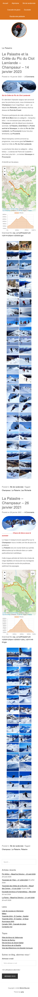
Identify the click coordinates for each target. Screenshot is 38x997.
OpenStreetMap (14, 209)
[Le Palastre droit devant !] (25, 264)
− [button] (4, 171)
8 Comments (29, 512)
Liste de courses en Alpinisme (13, 911)
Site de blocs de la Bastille (11, 945)
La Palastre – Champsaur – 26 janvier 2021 (15, 502)
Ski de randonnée (29, 3)
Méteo (4, 913)
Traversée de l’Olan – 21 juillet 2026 (15, 880)
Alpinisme (15, 3)
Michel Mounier (25, 988)
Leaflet (4, 209)
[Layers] (32, 169)
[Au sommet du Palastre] (13, 321)
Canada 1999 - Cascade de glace (14, 924)
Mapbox (30, 210)
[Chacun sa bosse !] (13, 264)
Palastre (24, 849)
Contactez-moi (7, 927)
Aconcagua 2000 (8, 921)
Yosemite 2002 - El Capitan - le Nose (15, 919)
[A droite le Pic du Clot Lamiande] (25, 426)
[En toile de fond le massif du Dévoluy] (13, 331)
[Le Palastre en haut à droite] (13, 245)
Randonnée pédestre (17, 16)
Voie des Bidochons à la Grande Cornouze (17, 948)
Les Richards (26, 490)
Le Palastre (16, 490)
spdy (22, 992)
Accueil (5, 3)
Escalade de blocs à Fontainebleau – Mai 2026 (19, 891)
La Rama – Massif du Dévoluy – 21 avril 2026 (18, 897)
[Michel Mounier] (19, 37)
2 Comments (29, 76)
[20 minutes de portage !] (25, 245)
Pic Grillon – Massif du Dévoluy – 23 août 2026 (19, 874)
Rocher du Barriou (8, 940)
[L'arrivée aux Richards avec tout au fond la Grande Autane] (25, 823)
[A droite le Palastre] (13, 445)
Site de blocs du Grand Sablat (12, 943)
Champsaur (6, 490)
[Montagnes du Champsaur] (13, 652)
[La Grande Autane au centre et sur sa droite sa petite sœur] (25, 255)
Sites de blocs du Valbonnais (12, 937)
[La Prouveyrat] (13, 378)
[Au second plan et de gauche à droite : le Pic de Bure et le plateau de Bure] (25, 728)
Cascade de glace (13, 10)
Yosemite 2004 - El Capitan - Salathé (15, 916)
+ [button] (4, 168)
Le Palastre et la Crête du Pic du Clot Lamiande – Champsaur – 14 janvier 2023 (18, 62)
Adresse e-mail (7, 958)
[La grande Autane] (25, 455)
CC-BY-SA (19, 210)
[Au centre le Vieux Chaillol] (25, 388)
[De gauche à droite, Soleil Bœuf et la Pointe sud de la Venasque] (13, 407)
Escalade (27, 10)
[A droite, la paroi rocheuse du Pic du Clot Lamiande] (13, 417)
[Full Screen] (4, 174)
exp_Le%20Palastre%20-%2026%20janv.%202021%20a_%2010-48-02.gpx (17, 639)
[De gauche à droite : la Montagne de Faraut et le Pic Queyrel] (13, 756)
